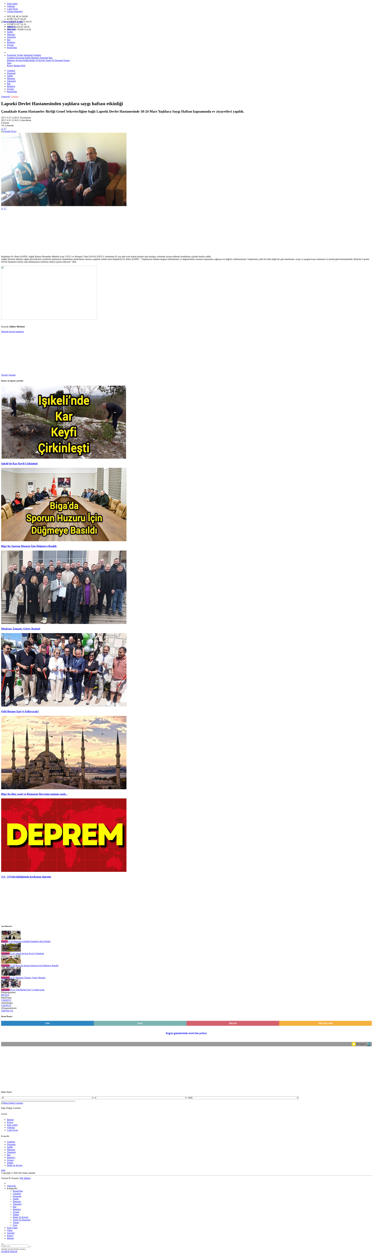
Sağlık (10, 32)
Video (10, 1230)
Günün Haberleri (15, 11)
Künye (10, 65)
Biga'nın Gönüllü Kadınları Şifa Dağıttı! (29, 941)
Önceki (4, 375)
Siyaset (10, 45)
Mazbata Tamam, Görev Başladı (20, 628)
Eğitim (25, 60)
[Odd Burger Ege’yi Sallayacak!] (63, 705)
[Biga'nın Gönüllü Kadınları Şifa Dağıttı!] (11, 939)
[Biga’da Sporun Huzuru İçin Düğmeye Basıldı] (63, 540)
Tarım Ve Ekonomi (54, 60)
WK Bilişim (25, 1178)
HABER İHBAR (9, 1251)
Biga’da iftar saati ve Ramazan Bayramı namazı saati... (34, 794)
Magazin (11, 34)
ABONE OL (7, 1010)
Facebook (11, 55)
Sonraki (12, 375)
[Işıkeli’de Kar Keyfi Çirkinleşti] (63, 458)
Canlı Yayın (12, 9)
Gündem (11, 26)
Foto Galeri (12, 3)
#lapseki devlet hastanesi (12, 331)
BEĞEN (5, 995)
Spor (9, 63)
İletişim (17, 65)
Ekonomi (11, 29)
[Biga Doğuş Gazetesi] (12, 21)
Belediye (11, 42)
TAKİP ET (6, 1000)
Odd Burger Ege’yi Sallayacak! (20, 711)
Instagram (28, 55)
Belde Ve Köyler (37, 60)
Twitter (20, 55)
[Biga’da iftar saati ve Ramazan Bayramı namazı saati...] (63, 788)
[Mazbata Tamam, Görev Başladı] (63, 623)
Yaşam (66, 60)
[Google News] (8, 131)
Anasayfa (5, 96)
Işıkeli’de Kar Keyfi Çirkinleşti (19, 463)
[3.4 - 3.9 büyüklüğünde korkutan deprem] (63, 871)
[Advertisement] (88, 232)
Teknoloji (11, 37)
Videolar (11, 6)
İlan (8, 39)
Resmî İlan (12, 47)
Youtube (37, 55)
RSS (23, 65)
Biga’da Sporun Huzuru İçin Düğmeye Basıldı (29, 546)
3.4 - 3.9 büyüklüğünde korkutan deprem (26, 876)
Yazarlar (11, 1233)
